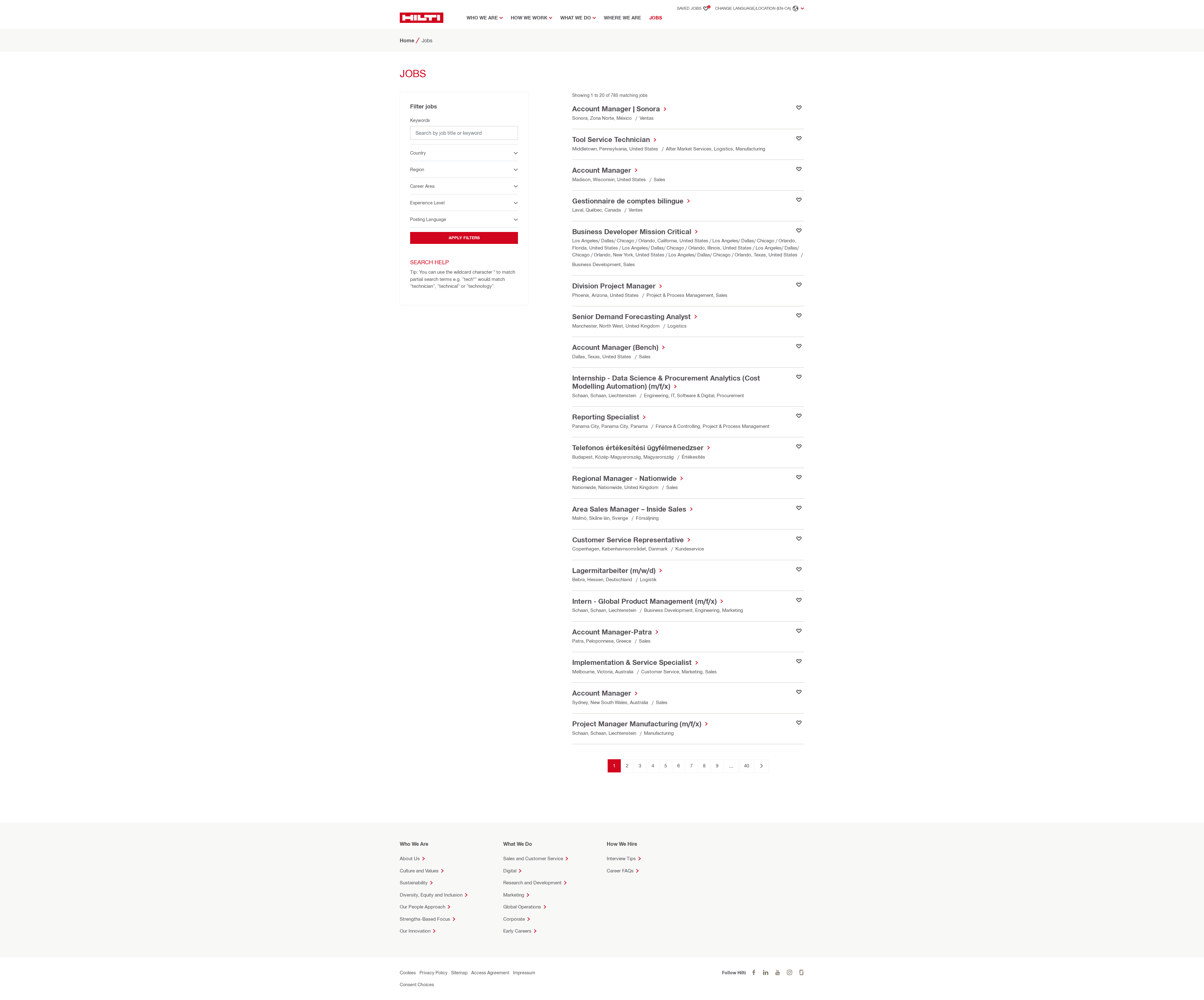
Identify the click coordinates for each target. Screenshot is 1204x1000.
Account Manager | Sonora (616, 108)
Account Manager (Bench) (615, 347)
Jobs (657, 17)
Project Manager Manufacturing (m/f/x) (636, 724)
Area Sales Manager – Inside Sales (629, 509)
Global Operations (522, 906)
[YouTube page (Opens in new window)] (777, 972)
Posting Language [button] (428, 219)
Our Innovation (415, 931)
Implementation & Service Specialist (632, 662)
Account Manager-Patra (612, 632)
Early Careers (517, 931)
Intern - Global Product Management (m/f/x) (644, 601)
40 (746, 765)
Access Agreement (490, 973)
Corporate (514, 919)
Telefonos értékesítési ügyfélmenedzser (638, 447)
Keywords (420, 120)
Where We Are (622, 17)
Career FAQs (620, 870)
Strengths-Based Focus (425, 919)
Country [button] (418, 153)
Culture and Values (419, 870)
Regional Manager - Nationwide (624, 478)
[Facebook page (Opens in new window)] (754, 972)
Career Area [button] (422, 186)
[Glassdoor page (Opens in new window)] (801, 972)
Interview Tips (621, 858)
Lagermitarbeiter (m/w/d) (614, 570)
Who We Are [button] (482, 17)
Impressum (524, 973)
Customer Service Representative (628, 540)
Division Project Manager (614, 286)
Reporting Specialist (605, 417)
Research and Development (532, 882)
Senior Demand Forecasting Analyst (631, 316)
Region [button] (417, 169)
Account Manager (601, 170)
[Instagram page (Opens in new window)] (789, 972)
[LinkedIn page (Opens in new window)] (765, 972)
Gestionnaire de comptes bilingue (628, 201)
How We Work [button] (529, 17)
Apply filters (464, 237)
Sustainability (414, 882)
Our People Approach (422, 906)
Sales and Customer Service (533, 858)
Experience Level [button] (427, 203)
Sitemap (459, 973)
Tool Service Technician (611, 139)
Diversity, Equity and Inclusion (431, 895)
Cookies (408, 973)
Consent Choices (417, 984)
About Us (410, 858)
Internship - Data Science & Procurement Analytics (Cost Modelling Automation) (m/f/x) (666, 382)
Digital (509, 870)
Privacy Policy (433, 973)
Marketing (513, 895)
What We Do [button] (575, 17)
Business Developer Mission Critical (631, 231)
